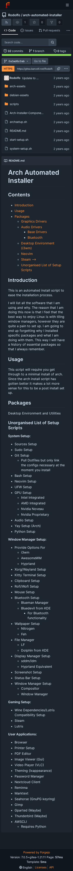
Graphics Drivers (34, 221)
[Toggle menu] (67, 5)
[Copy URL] (58, 69)
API (51, 867)
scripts (14, 104)
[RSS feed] (6, 22)
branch (38, 51)
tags (61, 51)
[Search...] (52, 42)
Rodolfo (14, 15)
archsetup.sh (18, 122)
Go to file (40, 61)
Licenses (40, 867)
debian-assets (19, 95)
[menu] (66, 69)
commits (15, 51)
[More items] (68, 30)
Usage (19, 211)
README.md (18, 130)
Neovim (27, 254)
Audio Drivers (31, 227)
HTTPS (8, 68)
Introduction (24, 205)
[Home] (7, 5)
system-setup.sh (21, 148)
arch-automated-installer (42, 15)
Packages (22, 216)
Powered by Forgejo (36, 852)
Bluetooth (35, 237)
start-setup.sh (19, 139)
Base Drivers (37, 232)
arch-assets (17, 86)
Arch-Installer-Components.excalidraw (35, 113)
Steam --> (28, 259)
